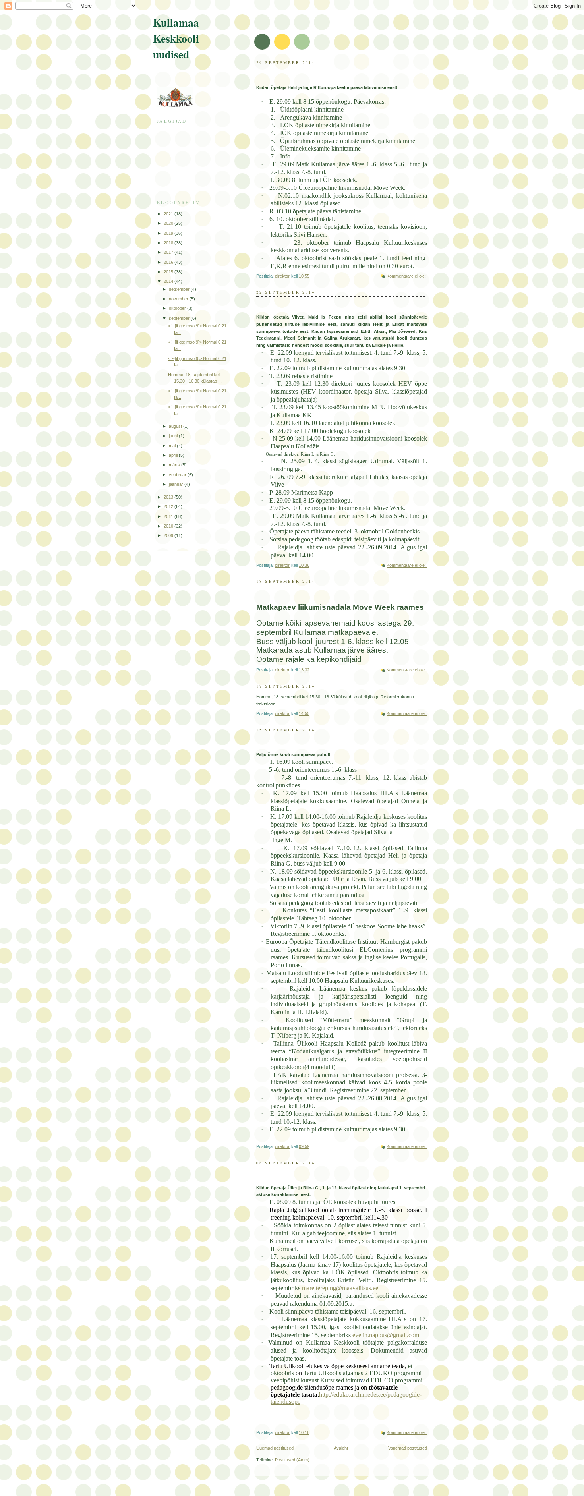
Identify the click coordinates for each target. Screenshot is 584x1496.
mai (173, 445)
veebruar (178, 474)
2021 (169, 213)
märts (175, 464)
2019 (169, 233)
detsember (180, 289)
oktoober (178, 308)
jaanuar (176, 484)
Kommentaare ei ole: (407, 276)
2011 (169, 516)
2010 (169, 526)
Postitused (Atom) (292, 1459)
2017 (169, 252)
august (176, 426)
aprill (174, 455)
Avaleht (341, 1448)
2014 (169, 281)
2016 (169, 262)
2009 (169, 535)
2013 (169, 497)
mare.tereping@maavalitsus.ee (340, 1288)
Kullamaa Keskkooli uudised (176, 38)
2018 (169, 242)
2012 (169, 506)
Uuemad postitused (275, 1448)
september (180, 318)
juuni (174, 435)
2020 (169, 223)
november (179, 298)
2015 (169, 271)
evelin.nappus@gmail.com (385, 1335)
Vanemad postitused (407, 1448)
